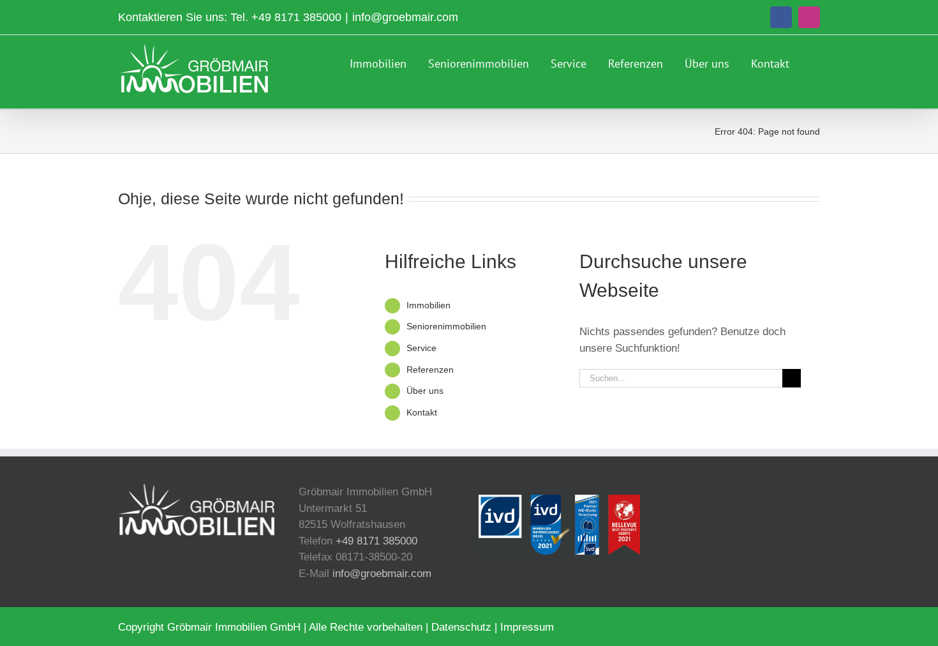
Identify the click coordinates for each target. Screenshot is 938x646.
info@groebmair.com (405, 17)
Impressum (527, 627)
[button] (815, 62)
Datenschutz (461, 627)
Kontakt (421, 412)
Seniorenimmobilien (446, 326)
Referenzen (430, 369)
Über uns (424, 391)
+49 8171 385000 (296, 17)
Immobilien (428, 305)
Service (421, 348)
